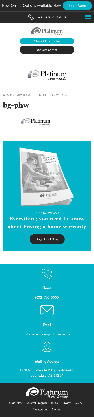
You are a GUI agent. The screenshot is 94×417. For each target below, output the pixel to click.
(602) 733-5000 (47, 297)
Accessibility (40, 409)
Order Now (15, 402)
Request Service (47, 50)
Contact (56, 409)
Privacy (66, 402)
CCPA (78, 402)
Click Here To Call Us (50, 17)
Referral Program (36, 402)
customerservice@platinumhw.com (47, 334)
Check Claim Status (47, 41)
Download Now (47, 239)
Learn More (77, 6)
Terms (54, 402)
